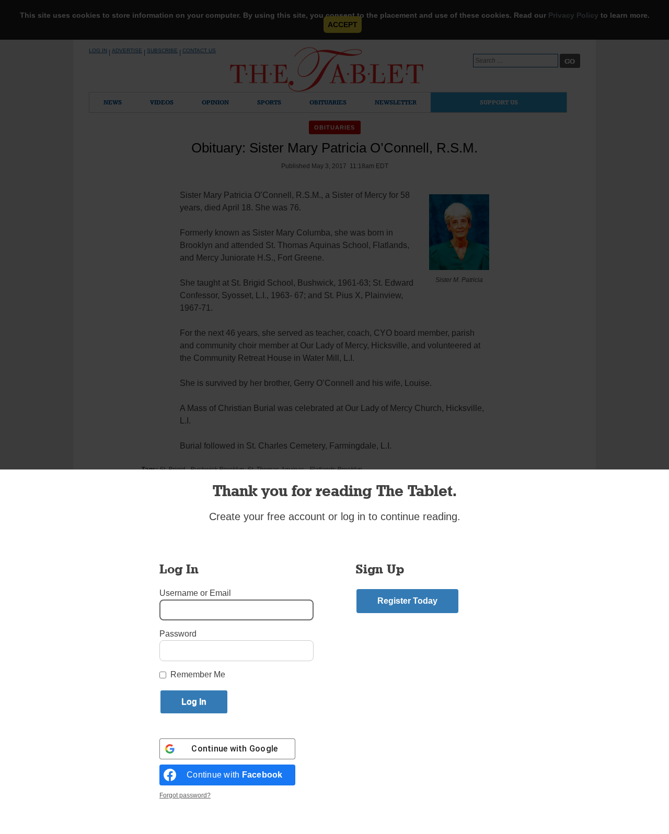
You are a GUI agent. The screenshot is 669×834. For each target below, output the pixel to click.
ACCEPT (342, 24)
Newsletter (396, 102)
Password (178, 633)
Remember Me (197, 674)
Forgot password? (185, 795)
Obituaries (328, 102)
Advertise (127, 50)
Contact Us (199, 50)
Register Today (407, 600)
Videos (162, 102)
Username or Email (195, 593)
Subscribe (162, 50)
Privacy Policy (573, 15)
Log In (98, 50)
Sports (269, 102)
